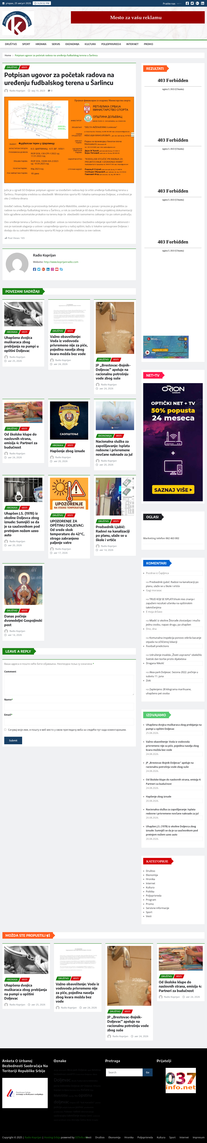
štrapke (95, 1120)
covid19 (70, 1074)
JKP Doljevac (86, 1085)
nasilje (71, 1096)
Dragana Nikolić (155, 663)
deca (95, 1074)
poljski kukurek (68, 1107)
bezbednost (60, 1074)
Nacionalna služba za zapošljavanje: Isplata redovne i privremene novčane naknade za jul (114, 447)
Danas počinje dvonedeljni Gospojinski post (23, 620)
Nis (76, 1095)
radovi (76, 1111)
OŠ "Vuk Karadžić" (85, 1102)
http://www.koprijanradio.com (61, 262)
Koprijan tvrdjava (61, 1090)
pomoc (79, 1107)
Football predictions (157, 646)
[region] (181, 1080)
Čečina (83, 1119)
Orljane (73, 1102)
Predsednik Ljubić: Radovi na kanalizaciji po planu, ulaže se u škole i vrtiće (113, 533)
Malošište (61, 1095)
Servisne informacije (157, 908)
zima (69, 1120)
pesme (97, 1103)
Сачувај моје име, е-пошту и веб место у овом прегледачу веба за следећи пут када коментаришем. (67, 729)
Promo (148, 44)
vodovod (96, 1116)
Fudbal (80, 1081)
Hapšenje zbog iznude (67, 451)
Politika (150, 891)
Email (8, 714)
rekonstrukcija (87, 1111)
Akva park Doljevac (77, 1069)
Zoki (148, 680)
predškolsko (58, 1112)
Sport (26, 44)
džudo (74, 1081)
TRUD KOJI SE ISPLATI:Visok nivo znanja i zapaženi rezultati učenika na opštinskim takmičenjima (170, 603)
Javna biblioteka (90, 1080)
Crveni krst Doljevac (83, 1074)
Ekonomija (72, 44)
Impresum (199, 1137)
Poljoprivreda (111, 44)
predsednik (88, 1107)
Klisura (96, 1085)
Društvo (11, 44)
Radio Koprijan (17, 90)
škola (89, 1119)
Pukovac (68, 1111)
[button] (181, 1080)
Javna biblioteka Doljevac (67, 1085)
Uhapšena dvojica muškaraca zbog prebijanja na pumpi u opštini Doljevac (21, 344)
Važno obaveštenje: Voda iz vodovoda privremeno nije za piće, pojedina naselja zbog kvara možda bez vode (69, 345)
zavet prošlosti (60, 1120)
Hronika (41, 44)
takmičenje (73, 1115)
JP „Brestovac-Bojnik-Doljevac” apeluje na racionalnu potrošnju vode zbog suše (113, 371)
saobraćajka (60, 1115)
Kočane (85, 1089)
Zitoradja (75, 1119)
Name (8, 699)
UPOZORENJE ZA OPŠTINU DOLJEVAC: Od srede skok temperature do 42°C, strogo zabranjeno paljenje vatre (67, 532)
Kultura (90, 44)
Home (8, 55)
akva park (63, 1070)
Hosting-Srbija (52, 1137)
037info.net (81, 1137)
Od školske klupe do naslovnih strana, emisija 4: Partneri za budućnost (20, 440)
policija (58, 1107)
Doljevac (62, 1080)
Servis (56, 44)
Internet (132, 44)
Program (151, 899)
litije (91, 1090)
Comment (10, 671)
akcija (56, 1070)
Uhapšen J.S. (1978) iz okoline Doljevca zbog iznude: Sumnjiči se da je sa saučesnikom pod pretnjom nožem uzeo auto (22, 524)
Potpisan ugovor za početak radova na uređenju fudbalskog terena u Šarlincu (56, 55)
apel (89, 1070)
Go (147, 1072)
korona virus (75, 1090)
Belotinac (96, 1069)
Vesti (149, 916)
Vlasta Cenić (86, 1115)
